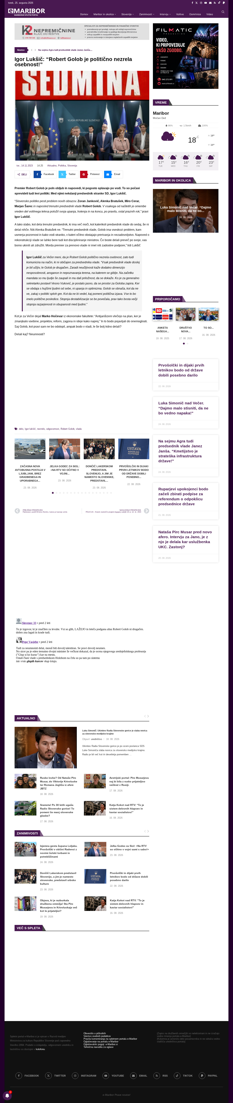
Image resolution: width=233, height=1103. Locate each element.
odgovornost (52, 429)
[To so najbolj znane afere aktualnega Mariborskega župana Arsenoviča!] (208, 314)
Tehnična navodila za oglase (98, 1047)
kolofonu (40, 1049)
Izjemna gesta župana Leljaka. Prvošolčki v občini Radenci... (69, 50)
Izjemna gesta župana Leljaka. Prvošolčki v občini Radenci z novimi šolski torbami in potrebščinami (58, 851)
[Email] (210, 3)
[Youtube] (205, 3)
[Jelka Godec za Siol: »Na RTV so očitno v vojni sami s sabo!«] (64, 449)
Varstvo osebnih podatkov (97, 1036)
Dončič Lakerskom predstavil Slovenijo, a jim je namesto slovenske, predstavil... (99, 473)
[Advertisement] (82, 383)
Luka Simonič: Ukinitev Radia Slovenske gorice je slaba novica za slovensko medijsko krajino (114, 732)
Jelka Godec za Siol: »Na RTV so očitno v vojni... (65, 470)
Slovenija (126, 14)
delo (21, 429)
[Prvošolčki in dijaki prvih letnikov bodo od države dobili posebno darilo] (133, 449)
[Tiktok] (219, 3)
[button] (31, 50)
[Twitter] (196, 3)
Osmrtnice (195, 14)
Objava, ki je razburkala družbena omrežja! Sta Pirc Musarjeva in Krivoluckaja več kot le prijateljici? (58, 906)
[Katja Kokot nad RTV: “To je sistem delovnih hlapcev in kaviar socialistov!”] (95, 808)
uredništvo (96, 739)
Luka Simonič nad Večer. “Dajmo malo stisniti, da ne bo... (185, 209)
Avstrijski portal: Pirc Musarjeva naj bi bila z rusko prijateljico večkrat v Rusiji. (129, 781)
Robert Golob (67, 429)
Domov (84, 14)
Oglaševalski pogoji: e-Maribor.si (101, 1044)
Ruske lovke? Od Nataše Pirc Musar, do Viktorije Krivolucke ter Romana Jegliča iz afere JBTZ (58, 783)
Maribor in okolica (104, 14)
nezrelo (41, 429)
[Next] (148, 716)
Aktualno (52, 165)
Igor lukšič (30, 429)
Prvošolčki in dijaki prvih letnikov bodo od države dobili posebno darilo (129, 877)
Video (209, 14)
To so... (209, 327)
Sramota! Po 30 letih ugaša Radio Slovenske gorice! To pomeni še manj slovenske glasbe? (57, 810)
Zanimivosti (145, 14)
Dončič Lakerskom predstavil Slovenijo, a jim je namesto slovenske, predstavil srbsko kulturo (58, 878)
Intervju (164, 14)
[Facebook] (192, 3)
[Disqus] (82, 565)
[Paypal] (224, 3)
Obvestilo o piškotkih (95, 1033)
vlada (79, 429)
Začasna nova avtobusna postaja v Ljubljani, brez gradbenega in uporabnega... (30, 473)
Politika (62, 165)
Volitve (180, 14)
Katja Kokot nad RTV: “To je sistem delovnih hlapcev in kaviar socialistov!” (126, 808)
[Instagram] (201, 3)
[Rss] (215, 3)
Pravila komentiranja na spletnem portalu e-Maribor (110, 1038)
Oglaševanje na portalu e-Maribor (101, 1041)
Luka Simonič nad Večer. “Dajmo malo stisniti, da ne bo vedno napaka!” (183, 408)
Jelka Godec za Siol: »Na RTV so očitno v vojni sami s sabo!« (129, 847)
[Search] (223, 12)
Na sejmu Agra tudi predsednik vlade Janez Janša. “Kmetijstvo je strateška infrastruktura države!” (180, 451)
